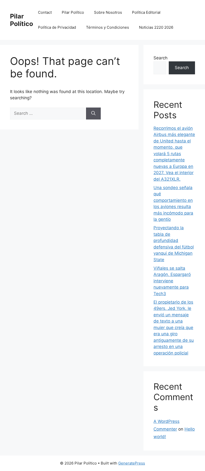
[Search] (93, 113)
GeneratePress (131, 463)
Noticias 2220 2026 (156, 27)
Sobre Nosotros (108, 12)
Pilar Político (21, 19)
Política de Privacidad (57, 27)
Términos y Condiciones (107, 27)
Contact (45, 12)
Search (161, 57)
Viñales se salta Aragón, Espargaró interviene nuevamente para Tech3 (172, 281)
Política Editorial (146, 12)
